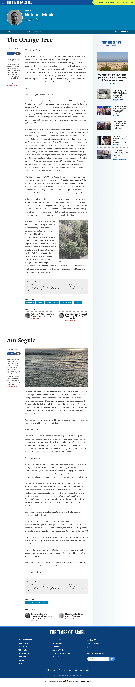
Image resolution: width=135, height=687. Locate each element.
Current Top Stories (112, 46)
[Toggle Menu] (2, 2)
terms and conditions (60, 640)
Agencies (115, 159)
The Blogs (29, 10)
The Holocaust (66, 303)
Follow (28, 20)
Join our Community (105, 2)
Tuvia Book (34, 620)
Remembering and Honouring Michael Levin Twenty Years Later (41, 616)
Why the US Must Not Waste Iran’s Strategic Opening (42, 315)
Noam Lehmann (117, 131)
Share (12, 53)
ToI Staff (112, 83)
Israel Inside (22, 647)
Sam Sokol (116, 116)
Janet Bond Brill (70, 320)
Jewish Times (23, 643)
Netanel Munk (39, 14)
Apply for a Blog (121, 31)
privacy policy (57, 643)
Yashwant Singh (36, 318)
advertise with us (58, 650)
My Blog (28, 31)
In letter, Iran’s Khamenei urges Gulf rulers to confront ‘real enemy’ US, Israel (120, 154)
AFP (125, 131)
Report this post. (12, 85)
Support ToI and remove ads (124, 2)
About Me (38, 31)
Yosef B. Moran (69, 618)
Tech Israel (22, 650)
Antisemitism (30, 303)
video (20, 663)
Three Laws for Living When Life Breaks (74, 615)
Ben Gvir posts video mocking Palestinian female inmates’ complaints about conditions (120, 125)
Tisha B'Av (78, 303)
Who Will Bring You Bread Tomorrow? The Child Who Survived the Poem (76, 316)
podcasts (21, 660)
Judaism (40, 303)
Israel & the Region (25, 640)
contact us (56, 657)
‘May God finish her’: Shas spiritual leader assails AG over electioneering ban (120, 139)
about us (56, 647)
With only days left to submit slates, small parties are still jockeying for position (120, 110)
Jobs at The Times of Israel (61, 653)
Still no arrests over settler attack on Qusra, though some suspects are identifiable (120, 93)
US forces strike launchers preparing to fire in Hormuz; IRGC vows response (112, 77)
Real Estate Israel (24, 653)
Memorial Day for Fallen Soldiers (36, 603)
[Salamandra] (86, 681)
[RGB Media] (68, 681)
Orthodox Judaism (52, 303)
